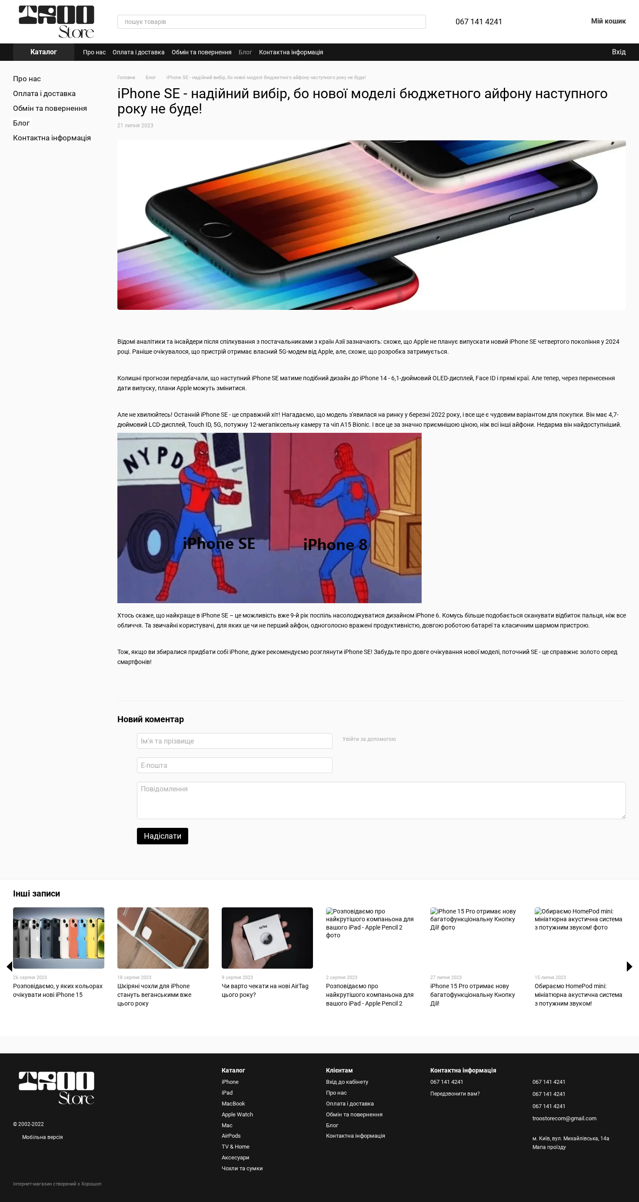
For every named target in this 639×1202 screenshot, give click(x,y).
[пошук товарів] (419, 22)
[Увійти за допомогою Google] (419, 739)
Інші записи (36, 893)
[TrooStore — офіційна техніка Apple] (56, 1088)
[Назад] (9, 966)
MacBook (233, 1103)
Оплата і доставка (139, 52)
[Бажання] (558, 22)
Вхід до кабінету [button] (347, 1082)
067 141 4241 (479, 22)
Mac (227, 1125)
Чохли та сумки (242, 1168)
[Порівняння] (535, 22)
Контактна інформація (291, 52)
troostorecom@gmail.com (564, 1118)
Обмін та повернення (202, 52)
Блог (245, 52)
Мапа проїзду (549, 1147)
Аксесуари (236, 1157)
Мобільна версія (42, 1137)
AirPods (231, 1135)
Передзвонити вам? (455, 1094)
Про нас (94, 52)
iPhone (230, 1082)
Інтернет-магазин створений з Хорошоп (57, 1184)
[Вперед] (629, 966)
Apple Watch (237, 1114)
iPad (227, 1092)
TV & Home (236, 1146)
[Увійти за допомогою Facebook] (405, 739)
